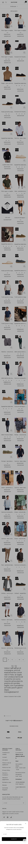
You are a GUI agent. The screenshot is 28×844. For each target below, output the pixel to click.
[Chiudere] (25, 823)
